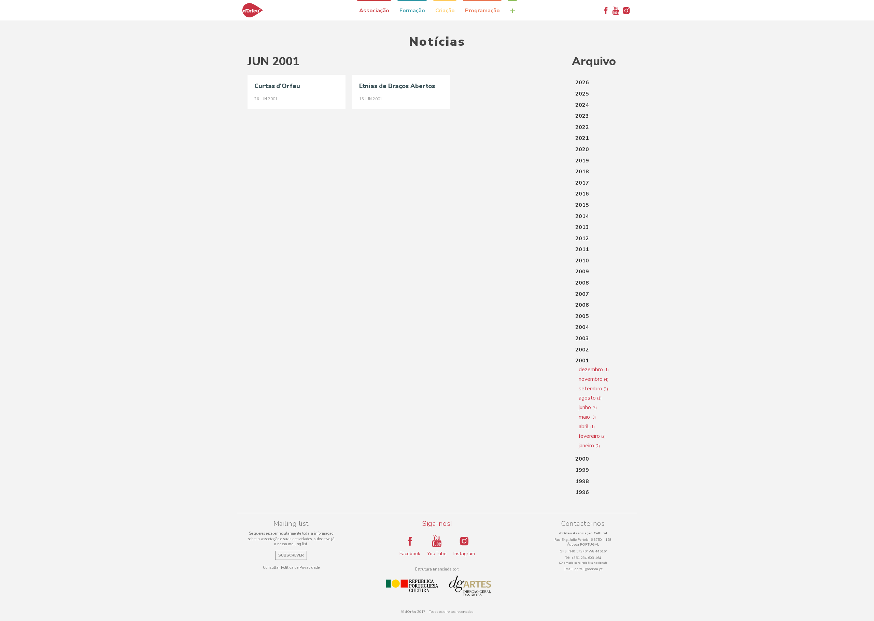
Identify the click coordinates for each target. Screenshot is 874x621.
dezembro (594, 369)
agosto (590, 398)
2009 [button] (582, 271)
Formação (412, 10)
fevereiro (592, 436)
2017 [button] (582, 183)
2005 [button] (582, 316)
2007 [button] (582, 294)
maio (587, 417)
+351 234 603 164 (586, 557)
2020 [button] (582, 149)
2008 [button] (582, 283)
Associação (374, 10)
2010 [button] (582, 260)
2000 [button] (582, 459)
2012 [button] (582, 238)
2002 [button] (582, 349)
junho (588, 407)
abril (587, 426)
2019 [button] (582, 160)
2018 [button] (582, 171)
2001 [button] (582, 360)
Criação (445, 10)
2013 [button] (582, 227)
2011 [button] (582, 249)
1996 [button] (582, 492)
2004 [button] (582, 327)
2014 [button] (582, 216)
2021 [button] (582, 138)
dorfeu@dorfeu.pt (589, 569)
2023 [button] (582, 116)
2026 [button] (582, 82)
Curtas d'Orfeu (277, 86)
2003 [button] (582, 338)
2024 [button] (582, 105)
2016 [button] (582, 194)
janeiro (589, 445)
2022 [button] (582, 127)
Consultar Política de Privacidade (291, 567)
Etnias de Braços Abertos (397, 86)
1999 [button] (582, 470)
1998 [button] (582, 481)
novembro (593, 379)
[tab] (599, 83)
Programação (482, 10)
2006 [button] (582, 305)
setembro (593, 388)
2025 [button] (582, 94)
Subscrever (291, 555)
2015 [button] (582, 205)
